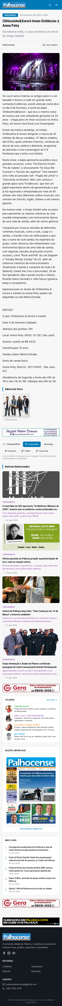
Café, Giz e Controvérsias (29, 716)
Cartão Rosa (21, 706)
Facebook (11, 451)
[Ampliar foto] (16, 406)
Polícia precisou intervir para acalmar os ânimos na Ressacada (35, 710)
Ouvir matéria (52, 45)
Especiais (36, 971)
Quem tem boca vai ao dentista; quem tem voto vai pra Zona (35, 737)
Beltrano (19, 734)
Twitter (27, 451)
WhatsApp (48, 444)
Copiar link (43, 451)
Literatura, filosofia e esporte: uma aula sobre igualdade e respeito (34, 719)
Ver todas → (51, 700)
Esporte (6, 971)
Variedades (10, 15)
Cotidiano (7, 966)
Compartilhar (33, 444)
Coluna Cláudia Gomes (27, 725)
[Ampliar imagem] (31, 72)
